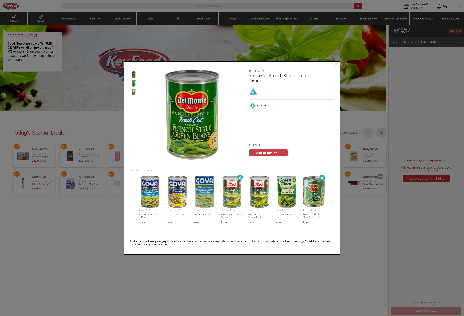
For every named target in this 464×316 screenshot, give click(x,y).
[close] (336, 65)
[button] (134, 75)
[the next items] (331, 202)
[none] (150, 198)
